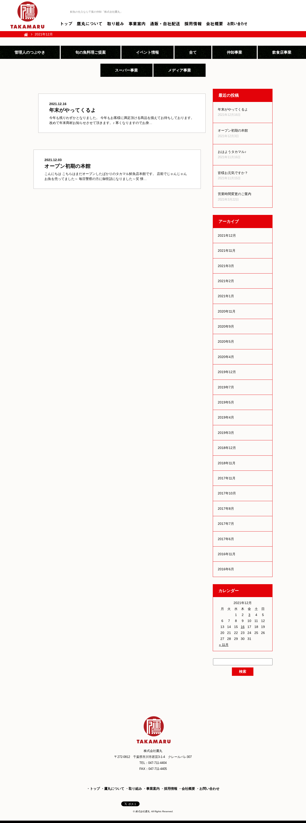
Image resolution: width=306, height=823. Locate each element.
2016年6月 (226, 569)
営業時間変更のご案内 (234, 194)
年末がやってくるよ (233, 109)
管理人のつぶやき (30, 52)
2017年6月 (226, 539)
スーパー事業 (126, 70)
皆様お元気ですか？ (233, 173)
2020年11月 (226, 311)
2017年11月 (226, 478)
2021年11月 (226, 250)
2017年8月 (226, 508)
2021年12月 (227, 235)
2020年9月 (226, 326)
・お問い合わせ (207, 788)
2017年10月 (227, 493)
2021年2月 (226, 281)
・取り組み (133, 788)
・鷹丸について (112, 788)
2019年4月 (226, 417)
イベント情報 (147, 52)
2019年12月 (227, 372)
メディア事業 (179, 70)
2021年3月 (226, 266)
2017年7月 (226, 524)
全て (193, 52)
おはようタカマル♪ (232, 152)
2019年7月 (226, 387)
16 (243, 627)
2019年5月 (226, 402)
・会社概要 (186, 788)
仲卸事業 (234, 52)
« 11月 (224, 645)
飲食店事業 (281, 52)
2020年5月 (226, 341)
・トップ (93, 788)
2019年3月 (226, 433)
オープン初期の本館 (233, 130)
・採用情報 (169, 788)
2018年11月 (226, 463)
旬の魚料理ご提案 (90, 52)
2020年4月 (226, 357)
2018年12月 (227, 448)
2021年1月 (226, 296)
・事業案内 (151, 788)
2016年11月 (226, 554)
